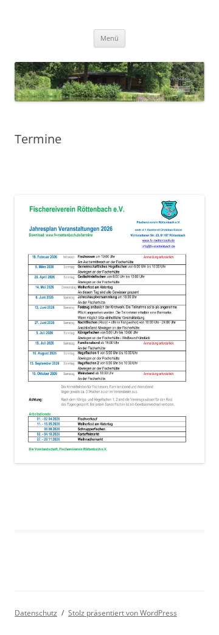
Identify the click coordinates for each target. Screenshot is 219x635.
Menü (109, 38)
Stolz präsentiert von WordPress (122, 613)
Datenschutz (36, 613)
